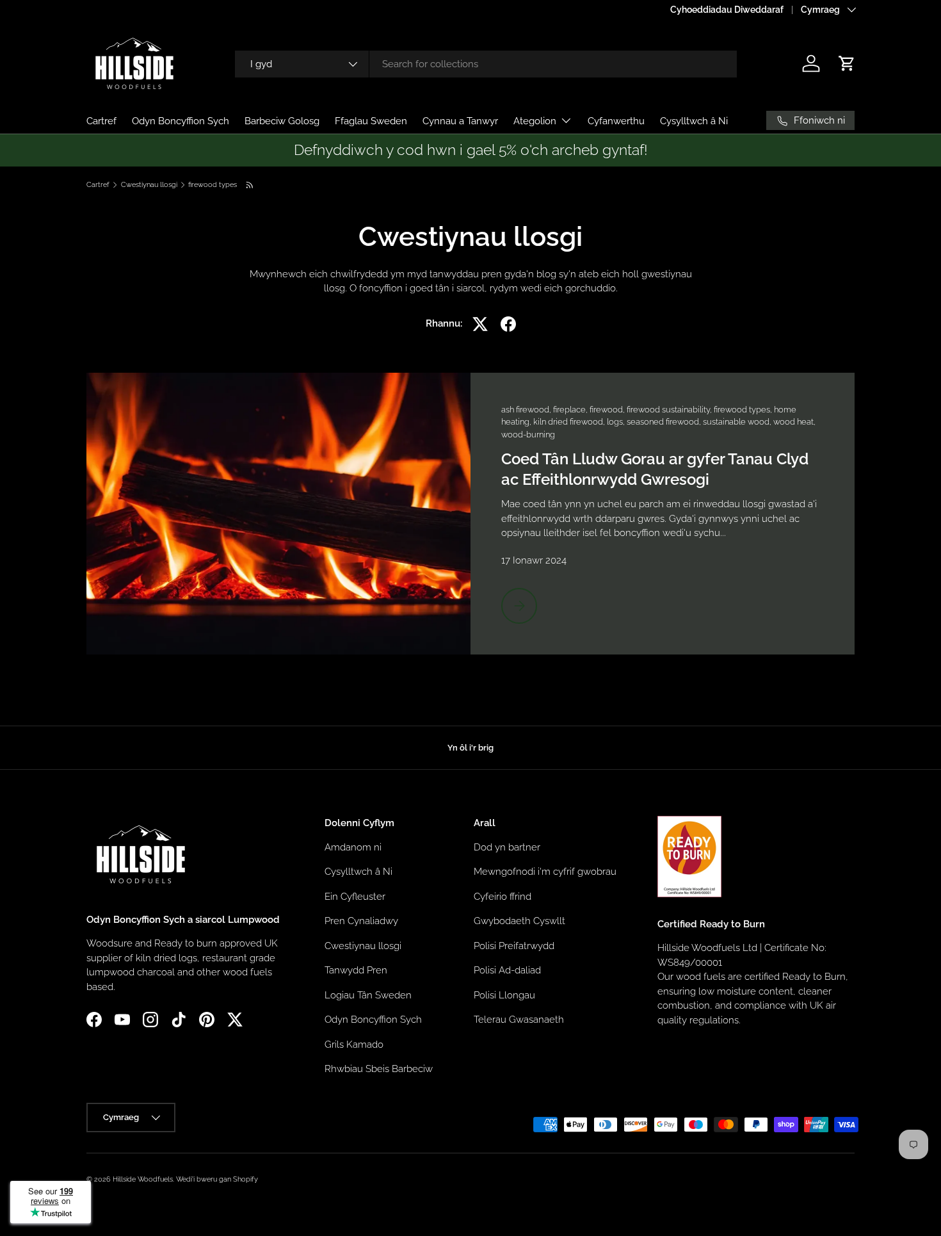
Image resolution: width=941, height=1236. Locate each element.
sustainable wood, (738, 422)
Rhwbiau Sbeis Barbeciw (379, 1069)
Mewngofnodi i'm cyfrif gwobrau (545, 871)
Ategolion (534, 121)
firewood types (212, 184)
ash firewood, (527, 409)
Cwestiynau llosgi (149, 184)
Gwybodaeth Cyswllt (519, 921)
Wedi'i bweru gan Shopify (217, 1179)
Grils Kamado (354, 1044)
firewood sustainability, (670, 409)
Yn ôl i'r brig (470, 747)
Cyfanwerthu (616, 121)
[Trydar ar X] (480, 324)
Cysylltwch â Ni (694, 121)
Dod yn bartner (507, 846)
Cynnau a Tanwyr (460, 121)
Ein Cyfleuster (355, 896)
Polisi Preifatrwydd (514, 945)
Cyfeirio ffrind (502, 896)
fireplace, (571, 409)
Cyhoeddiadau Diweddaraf (727, 9)
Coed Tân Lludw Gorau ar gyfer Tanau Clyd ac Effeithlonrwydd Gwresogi (654, 469)
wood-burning (528, 434)
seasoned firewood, (665, 422)
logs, (617, 422)
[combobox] (486, 64)
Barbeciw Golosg (282, 121)
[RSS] (250, 185)
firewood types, (744, 409)
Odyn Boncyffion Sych (180, 121)
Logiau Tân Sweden (368, 994)
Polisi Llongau (504, 994)
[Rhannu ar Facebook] (508, 324)
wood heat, (794, 422)
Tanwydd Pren (356, 970)
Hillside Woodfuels (143, 1179)
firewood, (608, 409)
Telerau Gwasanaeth (519, 1019)
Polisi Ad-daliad (507, 970)
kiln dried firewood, (570, 422)
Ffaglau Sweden (371, 121)
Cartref (101, 121)
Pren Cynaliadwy (361, 921)
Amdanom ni (353, 846)
